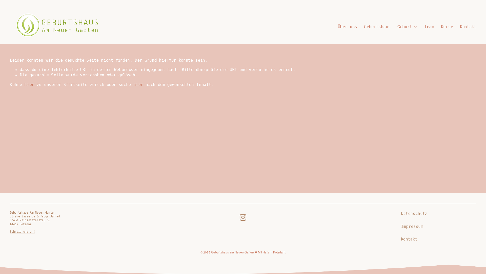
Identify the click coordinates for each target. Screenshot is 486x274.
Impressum (412, 226)
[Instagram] (243, 217)
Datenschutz (414, 213)
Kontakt (468, 26)
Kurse (447, 26)
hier (29, 84)
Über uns (347, 26)
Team (429, 26)
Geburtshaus (377, 26)
